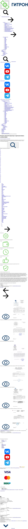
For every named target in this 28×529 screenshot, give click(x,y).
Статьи (4, 52)
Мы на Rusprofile (21, 489)
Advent (2, 205)
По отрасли (4, 49)
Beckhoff (6, 39)
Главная (3, 132)
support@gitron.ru (7, 430)
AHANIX (3, 208)
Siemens (6, 47)
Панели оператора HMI (7, 29)
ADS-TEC (3, 200)
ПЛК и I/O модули (7, 25)
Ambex (2, 215)
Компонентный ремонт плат (8, 27)
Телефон (8, 510)
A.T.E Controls (3, 186)
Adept (2, 197)
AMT (2, 219)
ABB (5, 37)
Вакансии (4, 54)
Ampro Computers (4, 218)
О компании (3, 128)
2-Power (3, 184)
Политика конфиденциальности (11, 489)
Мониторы (6, 23)
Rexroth (6, 46)
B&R (5, 38)
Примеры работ (4, 50)
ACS (2, 193)
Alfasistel (3, 209)
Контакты (3, 55)
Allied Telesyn (3, 211)
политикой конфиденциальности (17, 432)
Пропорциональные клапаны (8, 26)
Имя (7, 509)
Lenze (5, 43)
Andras (2, 222)
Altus (2, 214)
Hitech (5, 41)
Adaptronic (3, 195)
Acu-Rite (3, 194)
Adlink (2, 198)
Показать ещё (13, 528)
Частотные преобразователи (8, 31)
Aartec (2, 187)
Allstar (2, 212)
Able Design (3, 189)
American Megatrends (4, 216)
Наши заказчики (5, 53)
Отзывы (4, 127)
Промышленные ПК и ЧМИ (8, 24)
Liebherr (6, 44)
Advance (3, 201)
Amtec (2, 220)
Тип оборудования (9, 500)
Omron (5, 45)
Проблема (8, 507)
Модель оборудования (10, 501)
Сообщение (8, 514)
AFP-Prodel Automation (4, 206)
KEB (5, 42)
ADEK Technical (4, 196)
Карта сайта (16, 489)
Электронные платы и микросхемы (9, 30)
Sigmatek (6, 122)
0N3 (2, 183)
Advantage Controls (4, 203)
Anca (2, 221)
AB (2, 188)
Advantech (3, 204)
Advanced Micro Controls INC (5, 202)
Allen (2, 210)
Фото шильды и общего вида (4, 515)
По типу (4, 22)
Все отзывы (1, 287)
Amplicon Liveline (4, 217)
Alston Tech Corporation (4, 213)
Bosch (5, 40)
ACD (2, 191)
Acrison (3, 192)
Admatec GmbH (4, 199)
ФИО (8, 498)
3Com (2, 185)
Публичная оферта (4, 489)
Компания (3, 51)
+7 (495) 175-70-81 (2, 62)
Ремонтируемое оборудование (5, 16)
